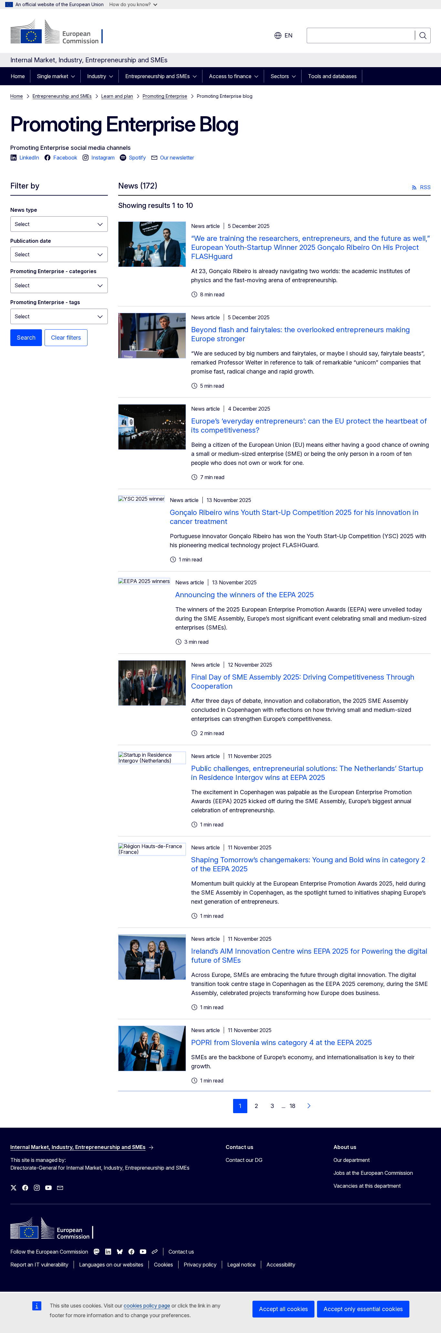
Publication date (30, 241)
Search (26, 337)
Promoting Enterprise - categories (53, 271)
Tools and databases (332, 76)
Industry (96, 76)
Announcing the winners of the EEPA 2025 (244, 594)
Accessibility (280, 1264)
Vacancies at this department (367, 1186)
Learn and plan (117, 96)
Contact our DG (244, 1160)
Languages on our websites (111, 1264)
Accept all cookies (283, 1309)
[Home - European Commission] (62, 32)
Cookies (163, 1264)
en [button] (288, 35)
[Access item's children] (74, 76)
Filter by (24, 185)
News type (23, 210)
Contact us (181, 1251)
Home (18, 76)
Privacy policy (200, 1264)
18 (292, 1105)
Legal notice (241, 1264)
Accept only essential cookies (363, 1309)
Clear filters (66, 337)
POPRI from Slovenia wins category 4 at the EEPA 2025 (281, 1042)
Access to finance (230, 76)
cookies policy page (147, 1305)
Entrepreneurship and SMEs (157, 76)
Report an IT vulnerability (39, 1264)
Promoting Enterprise (165, 96)
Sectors (280, 76)
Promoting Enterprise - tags (45, 302)
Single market (52, 76)
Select (22, 224)
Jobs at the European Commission (373, 1173)
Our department (351, 1160)
